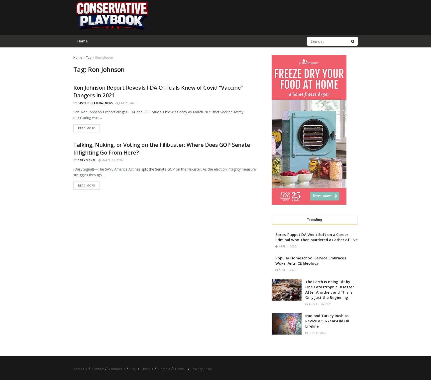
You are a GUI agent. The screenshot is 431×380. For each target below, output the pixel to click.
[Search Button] (353, 41)
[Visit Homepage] (111, 17)
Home (77, 57)
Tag (88, 57)
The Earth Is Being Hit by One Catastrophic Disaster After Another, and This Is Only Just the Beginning (329, 289)
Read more (89, 128)
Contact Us (117, 369)
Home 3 (181, 369)
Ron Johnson (104, 57)
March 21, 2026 (111, 160)
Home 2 (164, 369)
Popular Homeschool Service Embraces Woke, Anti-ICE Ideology (310, 260)
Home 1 (147, 369)
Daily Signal (87, 160)
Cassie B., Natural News (95, 103)
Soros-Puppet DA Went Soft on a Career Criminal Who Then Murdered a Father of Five (316, 237)
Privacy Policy (202, 369)
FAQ (133, 369)
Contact (98, 369)
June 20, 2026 (127, 103)
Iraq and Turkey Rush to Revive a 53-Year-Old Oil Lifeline (327, 321)
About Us (80, 369)
